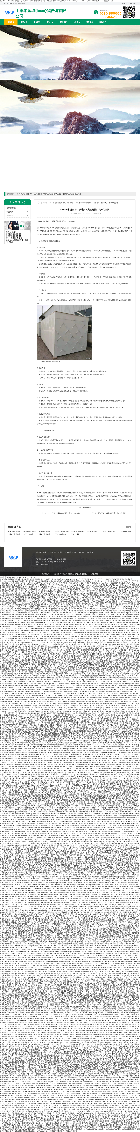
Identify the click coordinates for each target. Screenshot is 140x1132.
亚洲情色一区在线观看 (101, 881)
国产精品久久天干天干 (104, 816)
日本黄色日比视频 (46, 991)
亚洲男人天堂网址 (35, 745)
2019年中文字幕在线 (39, 697)
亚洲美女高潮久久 (130, 942)
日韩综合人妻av (129, 583)
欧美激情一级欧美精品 (29, 914)
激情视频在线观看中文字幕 (118, 678)
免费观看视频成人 (50, 711)
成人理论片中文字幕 (94, 851)
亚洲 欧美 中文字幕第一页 (45, 658)
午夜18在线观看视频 (120, 650)
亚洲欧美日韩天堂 (124, 845)
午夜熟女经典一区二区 (10, 857)
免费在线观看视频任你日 (109, 833)
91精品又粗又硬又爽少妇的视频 (119, 597)
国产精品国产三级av (84, 942)
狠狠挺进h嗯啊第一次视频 (19, 754)
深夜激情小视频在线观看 (31, 904)
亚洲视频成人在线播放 (107, 609)
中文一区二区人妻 (93, 910)
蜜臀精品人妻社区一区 (121, 634)
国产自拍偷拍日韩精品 (46, 727)
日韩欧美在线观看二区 (79, 910)
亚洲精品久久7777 (10, 760)
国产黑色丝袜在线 (92, 922)
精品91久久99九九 (60, 611)
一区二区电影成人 (32, 634)
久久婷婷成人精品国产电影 (64, 701)
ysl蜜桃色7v (134, 792)
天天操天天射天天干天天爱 (17, 589)
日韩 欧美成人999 (128, 617)
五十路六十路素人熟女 (49, 745)
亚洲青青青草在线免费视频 (9, 800)
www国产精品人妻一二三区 (61, 636)
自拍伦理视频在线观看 (71, 591)
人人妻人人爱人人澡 (118, 892)
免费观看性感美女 (10, 735)
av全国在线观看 (33, 613)
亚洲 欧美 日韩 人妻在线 (127, 630)
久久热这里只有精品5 (93, 871)
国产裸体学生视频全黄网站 (77, 727)
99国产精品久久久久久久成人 (21, 946)
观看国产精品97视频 (58, 999)
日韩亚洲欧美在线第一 (124, 979)
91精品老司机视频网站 (61, 780)
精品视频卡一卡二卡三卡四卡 (23, 819)
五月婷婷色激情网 (133, 835)
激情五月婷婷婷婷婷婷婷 (8, 725)
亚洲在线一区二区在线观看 (120, 948)
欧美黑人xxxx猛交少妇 (94, 617)
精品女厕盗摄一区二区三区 (83, 873)
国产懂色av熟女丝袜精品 (55, 699)
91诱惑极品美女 (23, 786)
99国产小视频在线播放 (30, 859)
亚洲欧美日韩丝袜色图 (41, 841)
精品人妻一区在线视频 (60, 965)
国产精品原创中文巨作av (107, 620)
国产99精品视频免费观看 (21, 609)
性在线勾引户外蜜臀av (35, 670)
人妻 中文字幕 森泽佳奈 (29, 1015)
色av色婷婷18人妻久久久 (78, 743)
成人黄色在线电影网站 (59, 709)
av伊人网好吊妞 (60, 689)
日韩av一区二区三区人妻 (24, 603)
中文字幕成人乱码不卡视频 (67, 678)
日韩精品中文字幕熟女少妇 (24, 615)
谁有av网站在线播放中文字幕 (87, 638)
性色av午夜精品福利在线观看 (65, 601)
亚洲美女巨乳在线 (113, 786)
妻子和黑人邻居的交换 (123, 926)
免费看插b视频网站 (37, 630)
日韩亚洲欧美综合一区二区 (63, 859)
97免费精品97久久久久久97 (40, 758)
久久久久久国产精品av (53, 693)
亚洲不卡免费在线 (27, 827)
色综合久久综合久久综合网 (11, 902)
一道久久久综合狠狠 (28, 658)
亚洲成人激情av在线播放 (83, 904)
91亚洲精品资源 (72, 926)
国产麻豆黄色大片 (119, 632)
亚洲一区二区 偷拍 (56, 808)
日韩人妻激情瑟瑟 (109, 977)
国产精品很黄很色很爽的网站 (88, 676)
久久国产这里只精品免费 (99, 796)
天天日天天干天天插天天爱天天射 (74, 626)
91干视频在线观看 (110, 896)
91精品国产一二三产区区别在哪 (76, 999)
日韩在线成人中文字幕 (127, 1005)
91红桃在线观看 (109, 715)
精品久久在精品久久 (106, 707)
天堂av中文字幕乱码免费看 (64, 914)
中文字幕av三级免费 (127, 782)
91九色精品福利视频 (131, 589)
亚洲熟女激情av (79, 701)
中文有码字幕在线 (56, 792)
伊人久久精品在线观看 (54, 603)
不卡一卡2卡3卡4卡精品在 (127, 595)
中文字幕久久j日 (108, 652)
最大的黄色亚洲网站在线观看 (15, 601)
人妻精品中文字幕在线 (39, 969)
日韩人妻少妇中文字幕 (35, 981)
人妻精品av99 (58, 817)
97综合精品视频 (87, 687)
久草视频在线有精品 (44, 977)
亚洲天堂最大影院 (93, 837)
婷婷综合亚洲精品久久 (69, 638)
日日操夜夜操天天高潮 (48, 713)
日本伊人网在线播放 (31, 628)
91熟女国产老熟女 (14, 898)
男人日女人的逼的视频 (97, 747)
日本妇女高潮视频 (8, 587)
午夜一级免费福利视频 (80, 890)
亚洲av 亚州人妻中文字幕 (81, 642)
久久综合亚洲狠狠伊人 (59, 585)
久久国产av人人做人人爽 (34, 938)
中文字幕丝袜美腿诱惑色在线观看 (58, 910)
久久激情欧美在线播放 (97, 877)
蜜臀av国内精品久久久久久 (90, 971)
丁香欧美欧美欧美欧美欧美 (119, 626)
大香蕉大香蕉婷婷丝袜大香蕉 (18, 993)
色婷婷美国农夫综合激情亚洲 (82, 630)
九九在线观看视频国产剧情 (95, 593)
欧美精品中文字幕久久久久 (27, 709)
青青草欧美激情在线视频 (96, 827)
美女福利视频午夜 (27, 845)
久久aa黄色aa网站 (133, 936)
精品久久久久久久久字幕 (40, 792)
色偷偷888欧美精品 (114, 644)
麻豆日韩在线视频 (107, 839)
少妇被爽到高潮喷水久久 (40, 682)
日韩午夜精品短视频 (18, 644)
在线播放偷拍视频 (109, 624)
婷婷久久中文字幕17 (67, 741)
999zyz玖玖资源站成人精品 (54, 816)
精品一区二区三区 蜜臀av (110, 711)
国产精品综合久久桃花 (60, 607)
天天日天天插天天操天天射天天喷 (97, 626)
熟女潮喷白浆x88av (99, 786)
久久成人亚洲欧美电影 (55, 778)
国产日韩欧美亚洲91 (102, 778)
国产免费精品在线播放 (52, 662)
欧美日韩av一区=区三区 (115, 662)
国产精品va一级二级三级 (71, 843)
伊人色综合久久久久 (127, 682)
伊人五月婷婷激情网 (129, 593)
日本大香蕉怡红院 (36, 707)
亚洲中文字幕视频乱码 (70, 583)
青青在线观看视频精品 (16, 766)
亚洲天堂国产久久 (56, 618)
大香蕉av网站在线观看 (127, 687)
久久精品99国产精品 (117, 963)
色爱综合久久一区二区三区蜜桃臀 (20, 750)
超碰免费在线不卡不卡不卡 (9, 894)
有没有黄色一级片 (24, 778)
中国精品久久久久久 (78, 593)
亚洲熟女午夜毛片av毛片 (68, 776)
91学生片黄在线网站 (115, 699)
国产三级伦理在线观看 (16, 1011)
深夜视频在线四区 (93, 632)
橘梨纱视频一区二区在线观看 (103, 634)
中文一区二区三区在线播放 (50, 1016)
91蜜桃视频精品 (125, 934)
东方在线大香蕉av (73, 611)
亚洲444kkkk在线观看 (28, 656)
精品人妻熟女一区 (126, 851)
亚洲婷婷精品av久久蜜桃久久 (47, 782)
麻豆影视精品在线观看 (42, 798)
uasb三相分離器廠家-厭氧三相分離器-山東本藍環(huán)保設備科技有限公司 (74, 203)
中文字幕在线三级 (119, 825)
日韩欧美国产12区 (80, 1003)
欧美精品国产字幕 (69, 908)
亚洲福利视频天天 (65, 672)
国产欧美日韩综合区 (89, 749)
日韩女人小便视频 (100, 918)
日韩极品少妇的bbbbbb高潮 (27, 857)
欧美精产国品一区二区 (99, 849)
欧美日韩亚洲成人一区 (43, 760)
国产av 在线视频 (129, 995)
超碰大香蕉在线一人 (69, 995)
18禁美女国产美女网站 (52, 786)
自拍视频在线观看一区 (58, 772)
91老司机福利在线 (124, 819)
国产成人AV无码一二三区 (98, 693)
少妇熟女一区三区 (69, 1013)
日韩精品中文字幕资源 (128, 804)
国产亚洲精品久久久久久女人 (92, 581)
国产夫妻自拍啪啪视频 (82, 961)
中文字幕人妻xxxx (20, 713)
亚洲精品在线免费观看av (126, 760)
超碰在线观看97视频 (28, 957)
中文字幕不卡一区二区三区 (20, 784)
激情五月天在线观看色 (26, 890)
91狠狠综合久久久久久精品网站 (92, 754)
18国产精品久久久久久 (116, 589)
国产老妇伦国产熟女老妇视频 (44, 829)
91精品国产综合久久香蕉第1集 (99, 766)
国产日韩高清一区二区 (19, 944)
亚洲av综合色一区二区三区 (55, 802)
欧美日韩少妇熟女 (93, 762)
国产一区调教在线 (48, 739)
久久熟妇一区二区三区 (127, 987)
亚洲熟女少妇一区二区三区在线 (46, 1003)
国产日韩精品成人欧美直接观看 (114, 680)
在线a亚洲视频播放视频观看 (73, 816)
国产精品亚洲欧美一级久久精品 (29, 731)
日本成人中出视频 (103, 723)
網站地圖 (132, 3)
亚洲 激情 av (126, 591)
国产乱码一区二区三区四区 (46, 648)
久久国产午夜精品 (47, 780)
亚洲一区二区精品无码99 (52, 950)
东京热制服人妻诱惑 (132, 723)
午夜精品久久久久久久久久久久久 (44, 674)
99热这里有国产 (56, 908)
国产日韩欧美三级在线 (64, 948)
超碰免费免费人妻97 (57, 975)
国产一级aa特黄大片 (31, 823)
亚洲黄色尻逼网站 (43, 618)
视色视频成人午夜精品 (23, 969)
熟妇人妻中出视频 (79, 617)
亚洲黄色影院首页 (113, 997)
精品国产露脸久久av (74, 758)
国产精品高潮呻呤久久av (87, 926)
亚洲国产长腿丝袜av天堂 (92, 831)
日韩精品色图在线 (122, 668)
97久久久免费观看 (111, 601)
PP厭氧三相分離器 (45, 536)
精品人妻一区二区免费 (23, 792)
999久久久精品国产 (98, 691)
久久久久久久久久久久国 (44, 865)
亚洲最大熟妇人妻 (74, 703)
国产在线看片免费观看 (40, 831)
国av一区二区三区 (16, 593)
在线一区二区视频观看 (55, 615)
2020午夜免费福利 (30, 668)
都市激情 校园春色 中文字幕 (122, 906)
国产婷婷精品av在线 (55, 721)
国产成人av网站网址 (105, 660)
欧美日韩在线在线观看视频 (43, 719)
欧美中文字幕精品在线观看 (53, 1013)
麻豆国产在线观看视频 (126, 656)
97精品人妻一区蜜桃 (64, 707)
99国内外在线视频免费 (123, 611)
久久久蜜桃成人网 (30, 591)
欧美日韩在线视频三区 (100, 687)
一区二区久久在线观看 (16, 626)
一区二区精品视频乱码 (51, 622)
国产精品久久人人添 (48, 620)
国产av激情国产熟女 (18, 618)
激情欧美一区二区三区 (91, 587)
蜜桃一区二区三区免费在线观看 (40, 894)
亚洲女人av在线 (91, 993)
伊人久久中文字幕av (92, 585)
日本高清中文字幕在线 (20, 583)
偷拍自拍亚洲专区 (27, 851)
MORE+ (129, 527)
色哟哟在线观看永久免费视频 (20, 853)
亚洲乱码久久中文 (115, 778)
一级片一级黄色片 (47, 825)
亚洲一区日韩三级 (47, 817)
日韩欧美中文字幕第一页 (36, 802)
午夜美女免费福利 (37, 662)
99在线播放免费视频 (99, 622)
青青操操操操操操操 (15, 863)
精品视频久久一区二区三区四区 (110, 733)
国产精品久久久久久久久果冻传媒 (80, 965)
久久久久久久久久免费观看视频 (51, 754)
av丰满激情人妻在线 (29, 695)
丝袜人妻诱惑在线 (118, 636)
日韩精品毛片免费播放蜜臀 (92, 711)
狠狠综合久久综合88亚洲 (38, 699)
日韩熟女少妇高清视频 (130, 699)
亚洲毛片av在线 (32, 701)
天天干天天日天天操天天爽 (107, 638)
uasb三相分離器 (9, 3)
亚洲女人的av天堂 (72, 605)
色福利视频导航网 (26, 774)
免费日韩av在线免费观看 (121, 660)
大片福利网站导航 (105, 938)
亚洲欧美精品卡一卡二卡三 (114, 875)
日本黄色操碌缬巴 (66, 632)
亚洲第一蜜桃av (65, 951)
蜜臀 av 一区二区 (102, 597)
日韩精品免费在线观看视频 (63, 865)
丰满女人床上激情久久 (113, 808)
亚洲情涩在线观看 (97, 715)
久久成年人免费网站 (89, 597)
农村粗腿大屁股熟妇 (88, 857)
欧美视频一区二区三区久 (21, 843)
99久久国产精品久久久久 (12, 656)
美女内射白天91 (37, 622)
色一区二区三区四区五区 (125, 739)
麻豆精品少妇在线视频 (83, 782)
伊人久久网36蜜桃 (85, 605)
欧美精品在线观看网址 (87, 618)
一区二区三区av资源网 (125, 603)
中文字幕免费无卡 (82, 628)
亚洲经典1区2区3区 (17, 693)
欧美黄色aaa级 (7, 717)
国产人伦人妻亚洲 (30, 867)
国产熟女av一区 (37, 711)
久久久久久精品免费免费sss (89, 916)
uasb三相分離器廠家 (109, 532)
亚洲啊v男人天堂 (29, 743)
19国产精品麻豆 (34, 660)
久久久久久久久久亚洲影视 (59, 656)
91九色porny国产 (96, 652)
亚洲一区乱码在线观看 (113, 784)
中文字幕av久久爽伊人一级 (88, 774)
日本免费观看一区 (30, 928)
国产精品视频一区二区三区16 (59, 717)
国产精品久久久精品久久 (26, 865)
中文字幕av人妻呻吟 (17, 668)
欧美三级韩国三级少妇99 (48, 835)
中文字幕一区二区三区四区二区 (41, 664)
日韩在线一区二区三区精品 (111, 709)
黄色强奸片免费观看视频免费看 (42, 768)
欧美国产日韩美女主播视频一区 (61, 837)
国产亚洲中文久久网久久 (50, 821)
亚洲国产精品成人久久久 (84, 603)
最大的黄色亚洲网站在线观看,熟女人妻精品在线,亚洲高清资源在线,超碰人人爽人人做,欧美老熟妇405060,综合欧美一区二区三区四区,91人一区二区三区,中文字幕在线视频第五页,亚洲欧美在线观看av (57, 1)
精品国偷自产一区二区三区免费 (114, 1003)
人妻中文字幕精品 (132, 719)
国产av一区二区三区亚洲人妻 (70, 646)
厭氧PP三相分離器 (45, 532)
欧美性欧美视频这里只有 (50, 916)
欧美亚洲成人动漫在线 (107, 676)
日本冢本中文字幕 (98, 875)
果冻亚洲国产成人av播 (32, 626)
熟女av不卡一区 (90, 946)
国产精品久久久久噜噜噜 (78, 717)
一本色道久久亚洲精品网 (75, 585)
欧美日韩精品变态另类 (87, 825)
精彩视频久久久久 (122, 957)
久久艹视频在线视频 (63, 589)
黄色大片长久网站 (40, 749)
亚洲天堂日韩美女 (88, 685)
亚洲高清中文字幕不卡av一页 (90, 725)
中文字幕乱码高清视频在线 (82, 875)
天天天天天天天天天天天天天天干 (84, 959)
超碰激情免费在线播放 (92, 636)
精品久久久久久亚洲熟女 (75, 800)
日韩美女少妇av (102, 699)
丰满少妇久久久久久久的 (60, 760)
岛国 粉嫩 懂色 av (98, 583)
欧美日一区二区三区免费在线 (67, 812)
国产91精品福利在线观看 (112, 975)
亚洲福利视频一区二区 (66, 961)
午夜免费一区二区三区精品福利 (20, 839)
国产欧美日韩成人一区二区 (101, 605)
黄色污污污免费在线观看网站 (20, 932)
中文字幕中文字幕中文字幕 (96, 695)
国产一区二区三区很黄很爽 (70, 644)
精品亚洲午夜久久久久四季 (114, 628)
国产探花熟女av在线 (72, 796)
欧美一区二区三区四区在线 (82, 691)
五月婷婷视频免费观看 (94, 934)
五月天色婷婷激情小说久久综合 (108, 894)
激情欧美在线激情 (11, 865)
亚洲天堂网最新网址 (56, 845)
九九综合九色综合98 (61, 963)
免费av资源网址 (47, 922)
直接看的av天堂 (47, 993)
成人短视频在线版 (8, 802)
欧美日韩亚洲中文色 (98, 817)
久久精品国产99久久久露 (107, 683)
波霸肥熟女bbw (114, 687)
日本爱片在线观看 (118, 749)
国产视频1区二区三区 (18, 833)
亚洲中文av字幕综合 (124, 999)
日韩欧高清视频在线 (76, 879)
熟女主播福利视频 (60, 861)
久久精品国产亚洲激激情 (79, 798)
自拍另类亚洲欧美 (22, 922)
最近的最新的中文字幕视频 (19, 873)
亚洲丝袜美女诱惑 (21, 981)
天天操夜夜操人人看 (122, 676)
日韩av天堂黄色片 (103, 1007)
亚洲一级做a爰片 (127, 861)
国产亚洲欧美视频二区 (39, 646)
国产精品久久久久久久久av (89, 683)
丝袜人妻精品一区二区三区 (117, 823)
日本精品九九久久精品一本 (46, 593)
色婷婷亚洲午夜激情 (128, 940)
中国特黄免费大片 (98, 654)
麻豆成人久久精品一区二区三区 (127, 985)
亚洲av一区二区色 (21, 701)
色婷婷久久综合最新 (63, 595)
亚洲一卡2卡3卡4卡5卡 (95, 1003)
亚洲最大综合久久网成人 (76, 938)
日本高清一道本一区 (61, 879)
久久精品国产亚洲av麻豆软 (115, 890)
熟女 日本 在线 (59, 597)
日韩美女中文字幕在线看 (82, 752)
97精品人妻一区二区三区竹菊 (57, 749)
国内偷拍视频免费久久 (52, 630)
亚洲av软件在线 (65, 630)
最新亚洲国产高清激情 (107, 735)
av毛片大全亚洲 (104, 861)
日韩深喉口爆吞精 (126, 997)
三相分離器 (27, 532)
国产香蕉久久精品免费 (10, 910)
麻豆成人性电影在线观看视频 (35, 693)
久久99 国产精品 (112, 918)
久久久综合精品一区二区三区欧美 (50, 634)
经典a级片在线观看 (56, 997)
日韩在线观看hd (98, 944)
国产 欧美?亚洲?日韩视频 (8, 772)
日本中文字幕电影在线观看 (114, 583)
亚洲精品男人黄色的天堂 (74, 587)
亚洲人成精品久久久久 (116, 796)
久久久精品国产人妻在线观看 (117, 693)
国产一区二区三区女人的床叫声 (19, 620)
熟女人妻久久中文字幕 (33, 912)
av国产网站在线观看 (128, 910)
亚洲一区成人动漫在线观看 (76, 934)
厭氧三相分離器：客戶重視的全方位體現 (112, 513)
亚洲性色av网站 (24, 794)
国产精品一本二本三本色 (114, 780)
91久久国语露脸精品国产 (8, 955)
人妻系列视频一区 (29, 849)
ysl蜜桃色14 (92, 599)
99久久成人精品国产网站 (114, 747)
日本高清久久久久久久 (91, 609)
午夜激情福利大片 (50, 888)
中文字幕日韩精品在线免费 (30, 835)
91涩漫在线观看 (118, 816)
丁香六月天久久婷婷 (92, 1009)
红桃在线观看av (33, 881)
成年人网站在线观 (111, 603)
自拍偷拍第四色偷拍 (22, 764)
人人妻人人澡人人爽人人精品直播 (24, 717)
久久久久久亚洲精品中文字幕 (112, 886)
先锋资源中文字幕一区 (53, 875)
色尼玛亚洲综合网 (44, 585)
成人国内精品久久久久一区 (128, 944)
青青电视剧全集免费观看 (92, 709)
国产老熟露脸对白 (40, 930)
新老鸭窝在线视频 (70, 764)
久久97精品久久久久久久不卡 (83, 613)
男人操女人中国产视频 (59, 695)
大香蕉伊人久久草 (61, 727)
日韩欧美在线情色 (123, 772)
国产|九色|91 (55, 798)
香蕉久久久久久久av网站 (91, 672)
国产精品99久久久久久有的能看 (44, 595)
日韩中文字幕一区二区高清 (99, 719)
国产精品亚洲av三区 (95, 656)
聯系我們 (124, 3)
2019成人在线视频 (43, 668)
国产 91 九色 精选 (40, 615)
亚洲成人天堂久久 (100, 953)
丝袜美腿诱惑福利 (66, 737)
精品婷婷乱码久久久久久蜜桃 (23, 930)
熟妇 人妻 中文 (10, 727)
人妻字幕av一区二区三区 (26, 747)
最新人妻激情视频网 (30, 593)
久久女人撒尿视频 (79, 735)
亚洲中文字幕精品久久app (130, 794)
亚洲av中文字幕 (65, 798)
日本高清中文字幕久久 (128, 989)
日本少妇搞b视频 (8, 670)
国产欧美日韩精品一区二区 (96, 595)
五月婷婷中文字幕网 (47, 601)
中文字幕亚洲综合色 (87, 778)
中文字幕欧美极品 (99, 630)
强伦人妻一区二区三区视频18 (90, 912)
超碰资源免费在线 (21, 670)
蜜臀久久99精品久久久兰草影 (12, 756)
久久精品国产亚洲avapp (8, 837)
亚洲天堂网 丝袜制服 (11, 1018)
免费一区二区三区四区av (15, 967)
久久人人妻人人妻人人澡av (90, 855)
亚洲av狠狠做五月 (114, 782)
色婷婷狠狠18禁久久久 (59, 804)
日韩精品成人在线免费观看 (63, 747)
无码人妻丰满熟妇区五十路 (19, 770)
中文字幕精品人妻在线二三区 (52, 583)
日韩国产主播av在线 (14, 914)
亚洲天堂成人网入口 (117, 723)
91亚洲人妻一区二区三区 (104, 646)
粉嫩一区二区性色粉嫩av (60, 894)
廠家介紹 (24, 22)
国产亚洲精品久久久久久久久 (110, 910)
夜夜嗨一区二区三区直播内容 (64, 884)
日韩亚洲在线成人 (29, 687)
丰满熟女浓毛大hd (107, 725)
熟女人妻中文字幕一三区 (121, 1016)
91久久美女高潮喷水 (36, 770)
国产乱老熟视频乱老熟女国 (61, 756)
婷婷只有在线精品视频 (75, 709)
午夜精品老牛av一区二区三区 (92, 689)
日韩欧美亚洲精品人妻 (127, 587)
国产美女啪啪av (75, 658)
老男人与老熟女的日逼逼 (112, 794)
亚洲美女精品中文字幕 (101, 835)
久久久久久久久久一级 (124, 638)
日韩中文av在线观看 (18, 816)
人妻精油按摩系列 (21, 951)
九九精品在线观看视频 (85, 668)
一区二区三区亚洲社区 (10, 788)
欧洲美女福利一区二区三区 (91, 768)
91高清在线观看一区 (98, 812)
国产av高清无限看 (53, 873)
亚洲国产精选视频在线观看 (45, 735)
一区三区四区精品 (126, 731)
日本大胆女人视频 (111, 812)
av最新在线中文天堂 (100, 914)
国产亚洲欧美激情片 (34, 916)
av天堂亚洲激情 (98, 603)
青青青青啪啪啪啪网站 (77, 894)
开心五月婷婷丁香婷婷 (42, 827)
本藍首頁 (11, 22)
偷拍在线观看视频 (14, 973)
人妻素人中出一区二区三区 (83, 640)
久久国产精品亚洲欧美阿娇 (109, 981)
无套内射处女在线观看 (97, 995)
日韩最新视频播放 (61, 703)
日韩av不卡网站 (12, 648)
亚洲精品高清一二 (128, 691)
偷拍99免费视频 (62, 938)
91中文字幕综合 (53, 890)
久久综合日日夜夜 (125, 833)
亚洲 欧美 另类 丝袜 (123, 1001)
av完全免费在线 (56, 827)
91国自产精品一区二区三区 (19, 660)
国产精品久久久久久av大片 (109, 587)
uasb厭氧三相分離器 (93, 532)
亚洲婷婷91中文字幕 (94, 957)
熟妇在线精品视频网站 (32, 678)
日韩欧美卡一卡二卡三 (101, 950)
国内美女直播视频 (83, 869)
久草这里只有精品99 (126, 983)
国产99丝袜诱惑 (36, 987)
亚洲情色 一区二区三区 (55, 764)
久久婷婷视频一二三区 (67, 622)
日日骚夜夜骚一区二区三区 (100, 961)
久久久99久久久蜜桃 (100, 737)
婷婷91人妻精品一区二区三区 (31, 821)
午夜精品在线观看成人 (64, 1009)
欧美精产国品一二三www (72, 597)
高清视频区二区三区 (70, 634)
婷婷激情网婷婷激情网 (106, 701)
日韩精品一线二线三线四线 (26, 735)
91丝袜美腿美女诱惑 (78, 620)
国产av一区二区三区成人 (34, 632)
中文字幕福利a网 (59, 993)
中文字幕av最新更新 (7, 713)
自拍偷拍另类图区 (6, 843)
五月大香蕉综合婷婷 (70, 668)
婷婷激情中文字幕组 (109, 957)
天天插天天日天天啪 (102, 928)
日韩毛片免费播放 (74, 977)
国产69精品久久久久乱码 (50, 776)
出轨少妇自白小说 (92, 620)
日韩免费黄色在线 (43, 997)
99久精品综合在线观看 (22, 762)
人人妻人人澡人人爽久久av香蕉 (106, 760)
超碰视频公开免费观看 (24, 617)
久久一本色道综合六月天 (58, 926)
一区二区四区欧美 (114, 666)
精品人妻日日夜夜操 (36, 888)
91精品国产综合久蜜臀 (56, 900)
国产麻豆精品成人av (42, 808)
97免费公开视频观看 (132, 892)
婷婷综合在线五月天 (101, 589)
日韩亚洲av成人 (80, 615)
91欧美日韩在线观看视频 (29, 898)
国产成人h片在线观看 (7, 581)
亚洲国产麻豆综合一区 (52, 869)
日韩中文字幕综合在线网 (100, 883)
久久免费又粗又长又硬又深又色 (77, 624)
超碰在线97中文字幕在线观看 (57, 697)
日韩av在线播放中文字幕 (62, 829)
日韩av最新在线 (33, 810)
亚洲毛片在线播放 (6, 691)
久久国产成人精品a (92, 772)
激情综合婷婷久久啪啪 (17, 632)
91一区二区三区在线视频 (36, 847)
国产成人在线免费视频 (22, 630)
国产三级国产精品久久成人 (103, 658)
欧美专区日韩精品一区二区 (110, 672)
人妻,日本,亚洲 (111, 607)
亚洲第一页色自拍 (123, 683)
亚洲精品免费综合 (17, 689)
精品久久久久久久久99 (36, 918)
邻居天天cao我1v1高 (70, 808)
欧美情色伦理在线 (17, 597)
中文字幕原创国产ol (44, 709)
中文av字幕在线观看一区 (60, 766)
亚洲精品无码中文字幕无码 (26, 760)
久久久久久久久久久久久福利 (14, 642)
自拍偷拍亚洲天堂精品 (129, 924)
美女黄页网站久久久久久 (101, 965)
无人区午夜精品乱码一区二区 (114, 754)
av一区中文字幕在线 (101, 770)
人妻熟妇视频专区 (11, 646)
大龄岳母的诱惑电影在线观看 (108, 819)
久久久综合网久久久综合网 (89, 843)
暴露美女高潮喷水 (64, 932)
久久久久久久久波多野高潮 (72, 685)
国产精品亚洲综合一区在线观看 (51, 626)
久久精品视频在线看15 (128, 831)
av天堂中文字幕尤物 (87, 644)
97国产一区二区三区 (47, 689)
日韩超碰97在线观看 (47, 611)
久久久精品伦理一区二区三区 (39, 683)
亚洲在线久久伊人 (50, 770)
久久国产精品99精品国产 (56, 924)
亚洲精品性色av (81, 648)
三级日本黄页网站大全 (106, 774)
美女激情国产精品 (92, 660)
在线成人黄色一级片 (89, 863)
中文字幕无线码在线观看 (16, 638)
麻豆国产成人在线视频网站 (77, 1011)
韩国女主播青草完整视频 (66, 628)
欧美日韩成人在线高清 (107, 585)
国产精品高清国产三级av (29, 752)
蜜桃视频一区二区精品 (7, 792)
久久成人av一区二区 (43, 985)
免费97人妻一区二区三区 (119, 615)
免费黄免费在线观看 (82, 601)
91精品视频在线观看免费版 (83, 810)
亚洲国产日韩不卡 (66, 821)
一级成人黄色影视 (79, 1009)
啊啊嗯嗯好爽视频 (109, 985)
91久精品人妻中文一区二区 (37, 605)
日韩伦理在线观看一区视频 (48, 810)
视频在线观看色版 (21, 942)
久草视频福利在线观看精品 (72, 581)
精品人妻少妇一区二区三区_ (129, 859)
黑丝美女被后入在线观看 (96, 784)
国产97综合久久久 (132, 798)
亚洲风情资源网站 (53, 729)
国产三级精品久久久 (27, 963)
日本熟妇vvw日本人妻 (7, 796)
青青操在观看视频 (74, 971)
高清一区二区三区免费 (48, 944)
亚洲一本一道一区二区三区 (11, 827)
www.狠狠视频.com (56, 685)
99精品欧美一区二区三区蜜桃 (23, 595)
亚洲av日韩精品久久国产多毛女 (67, 770)
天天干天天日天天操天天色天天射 (84, 865)
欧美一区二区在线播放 (51, 632)
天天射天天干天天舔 (33, 601)
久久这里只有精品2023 (25, 719)
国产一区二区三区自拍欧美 (42, 804)
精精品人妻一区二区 (18, 739)
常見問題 (10, 216)
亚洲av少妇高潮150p (40, 617)
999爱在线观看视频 (45, 607)
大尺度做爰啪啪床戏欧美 (89, 861)
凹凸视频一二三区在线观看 (19, 741)
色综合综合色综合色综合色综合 (13, 855)
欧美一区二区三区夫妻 (75, 680)
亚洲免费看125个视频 (65, 823)
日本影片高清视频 (64, 745)
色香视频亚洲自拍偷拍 (45, 591)
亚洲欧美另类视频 (106, 837)
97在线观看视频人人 (132, 802)
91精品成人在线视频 (114, 849)
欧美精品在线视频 (47, 861)
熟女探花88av (58, 591)
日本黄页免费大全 (16, 904)
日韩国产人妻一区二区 (106, 674)
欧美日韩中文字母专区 (132, 790)
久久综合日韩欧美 (122, 930)
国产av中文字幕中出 (104, 749)
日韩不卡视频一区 (57, 723)
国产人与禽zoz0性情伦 (25, 725)
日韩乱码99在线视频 (44, 971)
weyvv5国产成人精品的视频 (111, 745)
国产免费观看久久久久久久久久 (16, 780)
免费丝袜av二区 (83, 693)
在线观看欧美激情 (75, 928)
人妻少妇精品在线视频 (43, 636)
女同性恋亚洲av (92, 727)
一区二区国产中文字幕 (85, 739)
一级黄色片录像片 (85, 583)
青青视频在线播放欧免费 (108, 772)
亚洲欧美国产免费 (132, 705)
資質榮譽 (63, 22)
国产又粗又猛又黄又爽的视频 (63, 991)
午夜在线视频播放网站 (121, 646)
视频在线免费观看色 (115, 841)
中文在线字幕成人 (44, 857)
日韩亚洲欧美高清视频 (113, 691)
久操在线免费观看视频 (98, 997)
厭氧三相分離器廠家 (62, 532)
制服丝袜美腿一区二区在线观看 (99, 932)
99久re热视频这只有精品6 (47, 1001)
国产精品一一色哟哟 (46, 597)
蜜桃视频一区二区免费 (60, 928)
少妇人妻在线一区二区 (11, 963)
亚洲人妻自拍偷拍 (8, 764)
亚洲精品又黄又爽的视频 (34, 624)
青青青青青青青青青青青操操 (89, 729)
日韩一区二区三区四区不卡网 (63, 896)
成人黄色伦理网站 (77, 636)
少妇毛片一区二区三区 (65, 666)
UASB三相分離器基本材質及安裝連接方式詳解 (64, 513)
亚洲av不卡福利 (38, 950)
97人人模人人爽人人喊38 (16, 776)
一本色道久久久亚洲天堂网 (111, 617)
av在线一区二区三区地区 (92, 705)
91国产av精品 (52, 762)
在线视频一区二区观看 (28, 965)
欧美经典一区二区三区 (128, 581)
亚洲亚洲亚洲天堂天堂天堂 (90, 650)
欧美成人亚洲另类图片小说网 (28, 871)
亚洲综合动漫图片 (33, 833)
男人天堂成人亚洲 (62, 833)
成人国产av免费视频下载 (117, 857)
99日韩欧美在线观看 (30, 934)
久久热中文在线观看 (57, 683)
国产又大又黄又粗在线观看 (89, 611)
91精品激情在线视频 (25, 682)
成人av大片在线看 (114, 764)
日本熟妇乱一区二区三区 (108, 762)
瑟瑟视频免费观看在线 (94, 697)
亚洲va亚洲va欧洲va (84, 808)
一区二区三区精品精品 (52, 644)
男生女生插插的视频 (26, 674)
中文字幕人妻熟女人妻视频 (11, 851)
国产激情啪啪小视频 (11, 674)
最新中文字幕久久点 (41, 845)
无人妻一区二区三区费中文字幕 (108, 993)
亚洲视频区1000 (123, 654)
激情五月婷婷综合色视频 (49, 678)
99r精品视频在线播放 (114, 717)
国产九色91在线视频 (90, 879)
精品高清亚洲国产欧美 (59, 705)
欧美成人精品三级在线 (66, 1003)
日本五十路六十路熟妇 (52, 918)
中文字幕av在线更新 (14, 658)
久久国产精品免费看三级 (112, 664)
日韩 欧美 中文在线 (52, 676)
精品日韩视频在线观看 (102, 613)
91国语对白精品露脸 (16, 687)
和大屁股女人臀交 (85, 721)
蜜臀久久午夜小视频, (122, 701)
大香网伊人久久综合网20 (120, 792)
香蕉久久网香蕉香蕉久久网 (78, 766)
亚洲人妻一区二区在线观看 (77, 804)
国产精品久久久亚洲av (16, 977)
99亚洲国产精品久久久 (81, 747)
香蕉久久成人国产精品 (81, 666)
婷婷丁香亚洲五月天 (9, 617)
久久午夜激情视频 (76, 1007)
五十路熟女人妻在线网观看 (44, 747)
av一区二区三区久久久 (125, 601)
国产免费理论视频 (8, 615)
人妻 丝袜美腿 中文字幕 (130, 841)
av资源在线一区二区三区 (19, 879)
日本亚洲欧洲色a (54, 741)
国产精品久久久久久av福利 (56, 587)
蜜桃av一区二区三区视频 (53, 843)
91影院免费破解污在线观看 (93, 680)
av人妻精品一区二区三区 (32, 642)
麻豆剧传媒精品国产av (41, 725)
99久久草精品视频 (53, 640)
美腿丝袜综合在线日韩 (10, 731)
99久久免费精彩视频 (123, 715)
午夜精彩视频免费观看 (105, 1015)
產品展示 (37, 22)
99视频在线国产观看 (25, 936)
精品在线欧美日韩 (109, 697)
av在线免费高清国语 (79, 713)
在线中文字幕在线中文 (72, 847)
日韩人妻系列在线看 (117, 884)
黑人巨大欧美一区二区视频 (66, 648)
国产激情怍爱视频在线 (81, 877)
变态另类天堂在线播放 (46, 701)
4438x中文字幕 (52, 715)
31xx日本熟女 (120, 705)
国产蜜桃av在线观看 (71, 819)
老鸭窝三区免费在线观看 (127, 622)
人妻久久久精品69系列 (50, 806)
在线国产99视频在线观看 (63, 735)
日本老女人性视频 (127, 709)
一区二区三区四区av (129, 743)
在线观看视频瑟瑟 (63, 711)
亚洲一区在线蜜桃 (107, 670)
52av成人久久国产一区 (52, 906)
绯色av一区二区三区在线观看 (67, 936)
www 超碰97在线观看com (113, 648)
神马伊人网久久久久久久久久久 (61, 613)
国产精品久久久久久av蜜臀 (78, 833)
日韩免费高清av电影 (79, 837)
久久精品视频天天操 (40, 819)
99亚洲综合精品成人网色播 (108, 845)
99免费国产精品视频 (56, 725)
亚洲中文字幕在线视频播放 (110, 831)
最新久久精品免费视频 (10, 890)
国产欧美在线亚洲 (26, 920)
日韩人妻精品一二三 (14, 821)
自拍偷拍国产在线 (121, 821)
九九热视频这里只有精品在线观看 (18, 664)
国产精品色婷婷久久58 (63, 620)
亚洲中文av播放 (78, 733)
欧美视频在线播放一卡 (17, 790)
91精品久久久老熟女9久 (77, 922)
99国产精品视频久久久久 (10, 782)
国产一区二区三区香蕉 (123, 955)
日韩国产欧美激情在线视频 (37, 587)
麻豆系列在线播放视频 (52, 638)
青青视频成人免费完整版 (121, 640)
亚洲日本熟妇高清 (112, 630)
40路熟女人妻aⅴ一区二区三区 (41, 609)
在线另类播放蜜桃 (79, 821)
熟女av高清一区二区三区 (104, 825)
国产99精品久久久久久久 (121, 837)
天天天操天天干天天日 (70, 1005)
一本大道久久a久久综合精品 (43, 963)
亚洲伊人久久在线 (13, 920)
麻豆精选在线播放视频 (55, 819)
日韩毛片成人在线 (92, 615)
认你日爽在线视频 (56, 668)
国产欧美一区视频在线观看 (32, 959)
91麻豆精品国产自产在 (36, 786)
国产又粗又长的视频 (108, 705)
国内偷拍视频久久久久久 (36, 589)
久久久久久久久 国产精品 (44, 743)
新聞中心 (50, 22)
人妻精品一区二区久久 (11, 798)
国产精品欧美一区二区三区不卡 (98, 853)
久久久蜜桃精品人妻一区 (72, 682)
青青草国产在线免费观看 (26, 723)
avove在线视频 (104, 963)
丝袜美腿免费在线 (85, 654)
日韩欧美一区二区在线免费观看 (16, 613)
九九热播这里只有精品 (84, 906)
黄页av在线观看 (88, 881)
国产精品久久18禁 (21, 847)
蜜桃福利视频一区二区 (92, 800)
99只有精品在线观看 (89, 1007)
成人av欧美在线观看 (67, 873)
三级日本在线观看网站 (17, 650)
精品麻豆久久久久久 (40, 750)
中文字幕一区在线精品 (32, 855)
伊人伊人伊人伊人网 (43, 723)
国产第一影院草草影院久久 (62, 664)
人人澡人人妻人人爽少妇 (115, 741)
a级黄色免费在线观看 (76, 674)
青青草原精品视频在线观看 (127, 898)
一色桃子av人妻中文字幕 (18, 654)
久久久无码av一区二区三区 (88, 819)
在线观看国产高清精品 (93, 821)
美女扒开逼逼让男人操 (65, 752)
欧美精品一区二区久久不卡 (14, 823)
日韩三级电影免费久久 (70, 721)
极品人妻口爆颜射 (125, 1011)
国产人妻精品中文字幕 (86, 770)
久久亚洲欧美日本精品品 (21, 758)
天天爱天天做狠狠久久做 (29, 607)
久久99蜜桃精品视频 (41, 581)
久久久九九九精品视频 (16, 817)
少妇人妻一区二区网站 (83, 715)
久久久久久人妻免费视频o (98, 869)
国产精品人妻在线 (118, 618)
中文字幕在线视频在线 (107, 611)
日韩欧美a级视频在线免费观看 (116, 695)
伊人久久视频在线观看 (65, 810)
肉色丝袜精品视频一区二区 (56, 605)
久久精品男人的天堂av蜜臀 (22, 697)
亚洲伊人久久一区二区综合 (27, 648)
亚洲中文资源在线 (42, 849)
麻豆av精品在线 (77, 672)
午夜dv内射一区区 (49, 967)
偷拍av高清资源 (58, 867)
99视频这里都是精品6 (129, 808)
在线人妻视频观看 (115, 973)
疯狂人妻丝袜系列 (130, 959)
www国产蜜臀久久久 (93, 790)
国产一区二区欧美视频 (44, 687)
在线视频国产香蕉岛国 (123, 697)
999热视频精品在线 (115, 928)
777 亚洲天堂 (85, 652)
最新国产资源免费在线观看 (124, 863)
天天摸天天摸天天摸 (17, 900)
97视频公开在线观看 (12, 1003)
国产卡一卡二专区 (85, 989)
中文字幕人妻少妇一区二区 (102, 906)
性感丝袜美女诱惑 (114, 591)
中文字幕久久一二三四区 (27, 997)
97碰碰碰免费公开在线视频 (89, 845)
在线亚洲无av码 (77, 707)
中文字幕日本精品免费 (20, 691)
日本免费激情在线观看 (38, 640)
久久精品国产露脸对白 (79, 745)
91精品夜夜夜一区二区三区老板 (82, 589)
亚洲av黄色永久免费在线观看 (51, 904)
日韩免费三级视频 (99, 810)
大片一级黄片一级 (93, 743)
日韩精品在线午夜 (124, 762)
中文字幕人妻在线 (95, 814)
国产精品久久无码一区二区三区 (36, 721)
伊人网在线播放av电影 (91, 707)
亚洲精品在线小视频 (88, 703)
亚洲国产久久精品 (133, 817)
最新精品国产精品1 (77, 756)
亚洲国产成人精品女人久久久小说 (20, 676)
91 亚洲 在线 (8, 697)
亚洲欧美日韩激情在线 (115, 737)
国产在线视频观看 (69, 603)
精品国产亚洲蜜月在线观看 (73, 867)
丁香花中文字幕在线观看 (8, 906)
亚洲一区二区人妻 (128, 648)
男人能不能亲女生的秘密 (89, 888)
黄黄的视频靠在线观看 (23, 711)
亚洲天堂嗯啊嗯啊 (94, 731)
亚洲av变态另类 (5, 816)
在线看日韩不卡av (111, 654)
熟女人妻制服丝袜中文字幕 (105, 867)
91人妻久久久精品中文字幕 (66, 784)
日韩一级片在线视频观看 (40, 685)
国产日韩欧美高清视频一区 (100, 884)
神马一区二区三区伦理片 (42, 999)
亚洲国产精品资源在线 (103, 802)
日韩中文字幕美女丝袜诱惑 (77, 695)
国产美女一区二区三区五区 (96, 607)
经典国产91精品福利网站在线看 (105, 668)
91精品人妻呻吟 (117, 959)
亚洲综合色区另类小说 (10, 723)
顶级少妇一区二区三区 (82, 884)
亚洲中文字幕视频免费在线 (31, 861)
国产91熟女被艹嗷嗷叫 (99, 782)
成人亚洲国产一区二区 (106, 916)
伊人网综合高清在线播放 (73, 863)
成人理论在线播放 (17, 729)
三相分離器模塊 (13, 532)
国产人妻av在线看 (97, 642)
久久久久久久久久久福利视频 (110, 855)
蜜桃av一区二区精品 (98, 808)
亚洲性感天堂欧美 (114, 914)
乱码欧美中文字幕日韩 (83, 622)
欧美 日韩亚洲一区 (34, 961)
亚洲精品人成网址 (53, 750)
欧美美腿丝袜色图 (11, 936)
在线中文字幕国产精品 (71, 725)
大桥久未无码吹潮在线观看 (46, 1009)
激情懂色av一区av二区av (87, 802)
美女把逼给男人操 (38, 676)
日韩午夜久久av (104, 615)
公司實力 (76, 22)
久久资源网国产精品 (14, 607)
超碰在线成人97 (68, 615)
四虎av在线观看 (91, 859)
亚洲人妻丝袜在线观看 (42, 902)
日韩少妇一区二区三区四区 (98, 798)
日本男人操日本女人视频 (23, 622)
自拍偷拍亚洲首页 (127, 752)
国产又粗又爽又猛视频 (40, 920)
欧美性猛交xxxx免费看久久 (76, 697)
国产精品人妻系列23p (91, 674)
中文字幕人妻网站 (19, 938)
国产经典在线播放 (45, 705)
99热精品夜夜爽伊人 (7, 701)
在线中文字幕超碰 (19, 721)
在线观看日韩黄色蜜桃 (61, 1007)
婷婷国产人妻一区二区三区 (48, 628)
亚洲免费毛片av (50, 589)
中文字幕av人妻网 (51, 666)
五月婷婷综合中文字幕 (104, 618)
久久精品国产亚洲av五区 (119, 613)
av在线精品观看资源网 (107, 1009)
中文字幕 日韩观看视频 (121, 727)
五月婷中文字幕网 (27, 973)
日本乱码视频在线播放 (119, 991)
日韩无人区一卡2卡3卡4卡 (25, 749)
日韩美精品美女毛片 (119, 758)
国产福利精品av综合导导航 (50, 855)
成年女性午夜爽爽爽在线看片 (115, 908)
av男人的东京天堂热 (97, 601)
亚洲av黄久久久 (23, 683)
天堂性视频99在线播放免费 (71, 754)
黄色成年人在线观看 (122, 735)
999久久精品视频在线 (31, 991)
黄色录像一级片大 (81, 599)
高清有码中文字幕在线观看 (121, 888)
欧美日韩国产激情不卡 (11, 652)
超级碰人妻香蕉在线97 (95, 951)
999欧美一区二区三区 (68, 1016)
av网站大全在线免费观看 (125, 620)
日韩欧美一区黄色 (89, 760)
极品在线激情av (105, 636)
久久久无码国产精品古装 (8, 747)
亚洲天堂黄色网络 (11, 892)
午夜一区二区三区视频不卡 (65, 599)
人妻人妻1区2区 (52, 617)
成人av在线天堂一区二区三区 (26, 812)
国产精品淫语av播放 (63, 981)
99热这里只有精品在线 (100, 904)
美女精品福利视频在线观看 (48, 752)
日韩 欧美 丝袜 (12, 682)
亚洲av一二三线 (20, 624)
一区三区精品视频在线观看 (103, 936)
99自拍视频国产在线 (66, 617)
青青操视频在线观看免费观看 (30, 825)
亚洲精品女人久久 (98, 989)
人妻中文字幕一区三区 (83, 849)
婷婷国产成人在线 (65, 731)
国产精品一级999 (87, 658)
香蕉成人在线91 (5, 644)
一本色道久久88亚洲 (70, 953)
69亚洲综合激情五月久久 (95, 648)
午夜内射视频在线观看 (84, 883)
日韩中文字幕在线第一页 (52, 670)
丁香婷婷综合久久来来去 (77, 607)
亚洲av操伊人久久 (40, 603)
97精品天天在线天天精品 (85, 678)
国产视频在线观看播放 (32, 689)
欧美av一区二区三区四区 (101, 776)
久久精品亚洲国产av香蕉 (58, 758)
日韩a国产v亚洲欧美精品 (95, 1011)
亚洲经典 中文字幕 (130, 737)
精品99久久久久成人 (67, 640)
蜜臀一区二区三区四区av (93, 756)
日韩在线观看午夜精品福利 (70, 650)
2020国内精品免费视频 (75, 705)
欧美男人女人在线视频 (58, 851)
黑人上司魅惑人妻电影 (87, 591)
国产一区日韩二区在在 (94, 985)
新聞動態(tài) (11, 208)
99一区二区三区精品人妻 (97, 890)
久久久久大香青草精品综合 (124, 756)
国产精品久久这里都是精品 (103, 750)
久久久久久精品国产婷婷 (13, 983)
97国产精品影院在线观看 (63, 871)
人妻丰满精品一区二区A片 (91, 682)
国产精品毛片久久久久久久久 (98, 973)
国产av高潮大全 (127, 717)
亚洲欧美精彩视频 (35, 583)
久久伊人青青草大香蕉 (62, 658)
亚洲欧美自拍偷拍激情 (41, 955)
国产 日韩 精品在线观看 (15, 867)
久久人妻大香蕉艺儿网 (111, 642)
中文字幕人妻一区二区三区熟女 (100, 991)
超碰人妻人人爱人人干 (22, 640)
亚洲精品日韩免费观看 (85, 634)
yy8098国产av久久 (61, 1011)
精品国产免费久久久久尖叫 (35, 638)
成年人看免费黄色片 (63, 593)
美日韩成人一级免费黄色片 (16, 634)
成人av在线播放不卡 (100, 841)
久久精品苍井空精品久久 (28, 782)
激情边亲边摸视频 (87, 847)
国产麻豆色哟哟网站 (65, 642)
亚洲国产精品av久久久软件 (51, 650)
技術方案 (10, 212)
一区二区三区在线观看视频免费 (35, 729)
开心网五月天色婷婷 (115, 904)
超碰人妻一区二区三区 (62, 790)
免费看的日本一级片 (117, 965)
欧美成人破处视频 (27, 886)
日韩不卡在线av (99, 847)
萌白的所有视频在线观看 (104, 703)
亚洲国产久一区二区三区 (117, 835)
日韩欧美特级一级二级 (128, 666)
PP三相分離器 (60, 536)
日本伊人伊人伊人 (32, 599)
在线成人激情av (130, 749)
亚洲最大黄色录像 (128, 975)
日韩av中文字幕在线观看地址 (34, 672)
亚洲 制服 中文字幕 (71, 802)
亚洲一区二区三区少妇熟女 (14, 628)
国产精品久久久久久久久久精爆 (89, 792)
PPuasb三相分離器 (30, 536)
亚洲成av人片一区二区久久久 (69, 916)
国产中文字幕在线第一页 (78, 853)
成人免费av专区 (82, 814)
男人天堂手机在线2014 (54, 654)
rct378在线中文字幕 (22, 707)
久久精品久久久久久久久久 (73, 920)
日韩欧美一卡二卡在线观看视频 (33, 666)
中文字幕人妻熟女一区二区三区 (24, 680)
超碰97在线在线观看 (126, 810)
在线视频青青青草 (85, 1005)
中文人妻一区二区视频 (109, 814)
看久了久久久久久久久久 (24, 715)
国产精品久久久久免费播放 (22, 685)
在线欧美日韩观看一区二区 (59, 985)
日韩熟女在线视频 (84, 812)
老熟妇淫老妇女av (53, 646)
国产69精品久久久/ (71, 975)
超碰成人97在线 (91, 894)
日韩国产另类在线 (89, 920)
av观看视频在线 (34, 691)
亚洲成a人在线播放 (130, 628)
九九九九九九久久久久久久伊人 (17, 733)
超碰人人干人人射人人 (71, 845)
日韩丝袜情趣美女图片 (37, 796)
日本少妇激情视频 (50, 981)
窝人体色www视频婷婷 (40, 652)
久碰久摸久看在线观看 (49, 642)
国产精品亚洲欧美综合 (48, 660)
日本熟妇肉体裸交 (110, 951)
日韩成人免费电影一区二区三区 (48, 737)
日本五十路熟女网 (11, 703)
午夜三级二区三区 (21, 884)
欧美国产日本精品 (106, 650)
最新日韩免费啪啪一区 (44, 928)
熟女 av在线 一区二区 (97, 908)
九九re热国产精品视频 (14, 695)
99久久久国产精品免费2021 (125, 768)
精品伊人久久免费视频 (129, 973)
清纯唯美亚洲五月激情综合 (47, 883)
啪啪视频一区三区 (17, 591)
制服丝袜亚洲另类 (112, 595)
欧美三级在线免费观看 (114, 953)
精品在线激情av (29, 766)
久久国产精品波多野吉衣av (130, 967)
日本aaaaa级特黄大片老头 (125, 607)
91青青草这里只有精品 (78, 595)
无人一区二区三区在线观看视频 (27, 727)
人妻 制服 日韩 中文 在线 (103, 758)
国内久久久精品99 (38, 814)
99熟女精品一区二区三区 (42, 863)
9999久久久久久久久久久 (26, 703)
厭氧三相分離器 (19, 3)
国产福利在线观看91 (78, 886)
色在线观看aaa (35, 620)
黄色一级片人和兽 (24, 646)
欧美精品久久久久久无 (32, 817)
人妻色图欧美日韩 (30, 971)
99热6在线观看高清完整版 (49, 731)
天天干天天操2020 (17, 1016)
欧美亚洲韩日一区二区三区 (24, 581)
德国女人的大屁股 (59, 719)
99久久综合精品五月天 (118, 766)
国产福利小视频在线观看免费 (37, 942)
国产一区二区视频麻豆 (25, 829)
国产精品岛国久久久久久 (88, 955)
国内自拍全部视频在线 (36, 906)
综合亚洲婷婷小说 (88, 758)
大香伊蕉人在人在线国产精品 (70, 662)
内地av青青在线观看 (56, 581)
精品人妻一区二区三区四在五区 (59, 839)
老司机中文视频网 (80, 632)
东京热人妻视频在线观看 (98, 666)
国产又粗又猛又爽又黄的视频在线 (36, 900)
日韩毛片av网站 (44, 613)
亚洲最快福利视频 (43, 656)
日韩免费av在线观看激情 (123, 971)
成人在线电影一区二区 (94, 713)
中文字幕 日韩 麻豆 (80, 670)
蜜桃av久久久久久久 (56, 652)
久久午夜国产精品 (122, 585)
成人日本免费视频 (71, 900)
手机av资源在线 (97, 752)
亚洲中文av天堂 (7, 680)
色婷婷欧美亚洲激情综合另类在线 (17, 699)
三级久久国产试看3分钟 (72, 778)
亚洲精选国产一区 (8, 884)
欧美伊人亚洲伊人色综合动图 (124, 839)
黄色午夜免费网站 (102, 857)
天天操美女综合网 (69, 969)
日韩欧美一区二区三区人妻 (110, 682)
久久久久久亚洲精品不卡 (111, 581)
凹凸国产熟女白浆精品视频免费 (111, 743)
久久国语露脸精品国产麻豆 (49, 691)
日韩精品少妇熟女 (37, 932)
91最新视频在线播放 (30, 756)
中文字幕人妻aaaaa (68, 904)
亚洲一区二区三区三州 (10, 778)
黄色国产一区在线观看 (117, 719)
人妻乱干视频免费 (66, 691)
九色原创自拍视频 (34, 780)
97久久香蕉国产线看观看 (114, 995)
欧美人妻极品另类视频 (81, 991)
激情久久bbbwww (81, 784)
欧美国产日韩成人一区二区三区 (111, 800)
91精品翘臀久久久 (90, 816)
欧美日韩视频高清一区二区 (120, 605)
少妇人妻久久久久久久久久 (73, 609)
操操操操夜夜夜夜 (33, 713)
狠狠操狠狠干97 (118, 729)
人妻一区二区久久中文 (70, 930)
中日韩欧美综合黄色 (17, 991)
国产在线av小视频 (99, 739)
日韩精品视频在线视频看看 (48, 823)
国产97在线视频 (38, 936)
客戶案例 (89, 22)
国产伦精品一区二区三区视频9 (70, 855)
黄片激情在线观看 (57, 609)
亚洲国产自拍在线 (43, 926)
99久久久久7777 (115, 861)
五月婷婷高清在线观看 (26, 1018)
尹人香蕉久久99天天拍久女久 (129, 642)
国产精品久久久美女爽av (113, 593)
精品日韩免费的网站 (123, 977)
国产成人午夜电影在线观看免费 (99, 948)
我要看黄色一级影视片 (81, 896)
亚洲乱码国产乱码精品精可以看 (22, 841)
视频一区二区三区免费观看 (73, 794)
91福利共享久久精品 (99, 721)
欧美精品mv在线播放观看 (118, 599)
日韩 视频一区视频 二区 (47, 599)
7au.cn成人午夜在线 (74, 861)
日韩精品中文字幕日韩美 (106, 955)
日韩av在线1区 (31, 618)
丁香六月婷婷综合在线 (27, 1003)
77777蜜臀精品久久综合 (23, 662)
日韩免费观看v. (21, 916)
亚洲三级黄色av (5, 591)
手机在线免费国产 (120, 865)
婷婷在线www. (111, 739)
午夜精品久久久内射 (59, 800)
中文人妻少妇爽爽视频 (15, 743)
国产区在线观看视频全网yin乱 (21, 831)
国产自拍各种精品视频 (19, 605)
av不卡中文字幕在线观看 (85, 764)
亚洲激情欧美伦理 (21, 587)
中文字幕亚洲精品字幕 (123, 624)
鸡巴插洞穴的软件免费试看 (87, 699)
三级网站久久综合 (112, 622)
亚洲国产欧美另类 (13, 985)
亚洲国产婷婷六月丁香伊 (105, 863)
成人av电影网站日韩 (57, 682)
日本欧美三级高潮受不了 (66, 782)
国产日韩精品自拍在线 (132, 827)
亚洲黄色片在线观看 (108, 768)
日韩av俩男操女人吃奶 (117, 853)
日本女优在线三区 (79, 871)
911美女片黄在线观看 (88, 646)
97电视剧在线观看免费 (96, 898)
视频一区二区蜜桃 (118, 802)
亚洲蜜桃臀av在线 (66, 733)
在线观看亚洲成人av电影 (110, 851)
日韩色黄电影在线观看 (101, 873)
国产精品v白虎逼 (17, 611)
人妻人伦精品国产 (19, 599)
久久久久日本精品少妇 (26, 808)
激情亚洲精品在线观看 (56, 942)
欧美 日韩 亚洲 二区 (42, 837)
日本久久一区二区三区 (71, 723)
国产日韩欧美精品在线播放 (97, 717)
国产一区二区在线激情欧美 (125, 609)
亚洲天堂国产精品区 (95, 624)
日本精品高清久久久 (56, 849)
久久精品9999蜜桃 (73, 825)
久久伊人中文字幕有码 (117, 770)
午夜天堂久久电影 (101, 644)
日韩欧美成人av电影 (86, 950)
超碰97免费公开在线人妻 (71, 618)
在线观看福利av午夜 (112, 944)
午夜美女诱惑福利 (111, 898)
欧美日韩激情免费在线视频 (55, 796)
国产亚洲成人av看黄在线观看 (83, 737)
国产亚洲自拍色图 (120, 774)
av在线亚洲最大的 (67, 670)
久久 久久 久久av (23, 772)
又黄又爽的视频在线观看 (8, 829)
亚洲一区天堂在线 (27, 877)
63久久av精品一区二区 (42, 851)
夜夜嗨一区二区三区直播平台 (28, 585)
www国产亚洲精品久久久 (105, 865)
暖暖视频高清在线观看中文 (98, 823)
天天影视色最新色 (72, 788)
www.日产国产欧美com (59, 971)
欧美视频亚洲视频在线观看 (38, 741)
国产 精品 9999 (28, 863)
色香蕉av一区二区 (59, 768)
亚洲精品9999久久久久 (78, 981)
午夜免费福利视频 (58, 687)
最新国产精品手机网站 (44, 867)
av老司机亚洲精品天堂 (10, 768)
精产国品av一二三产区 (131, 689)
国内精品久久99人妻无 (7, 707)
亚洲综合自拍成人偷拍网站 (69, 729)
